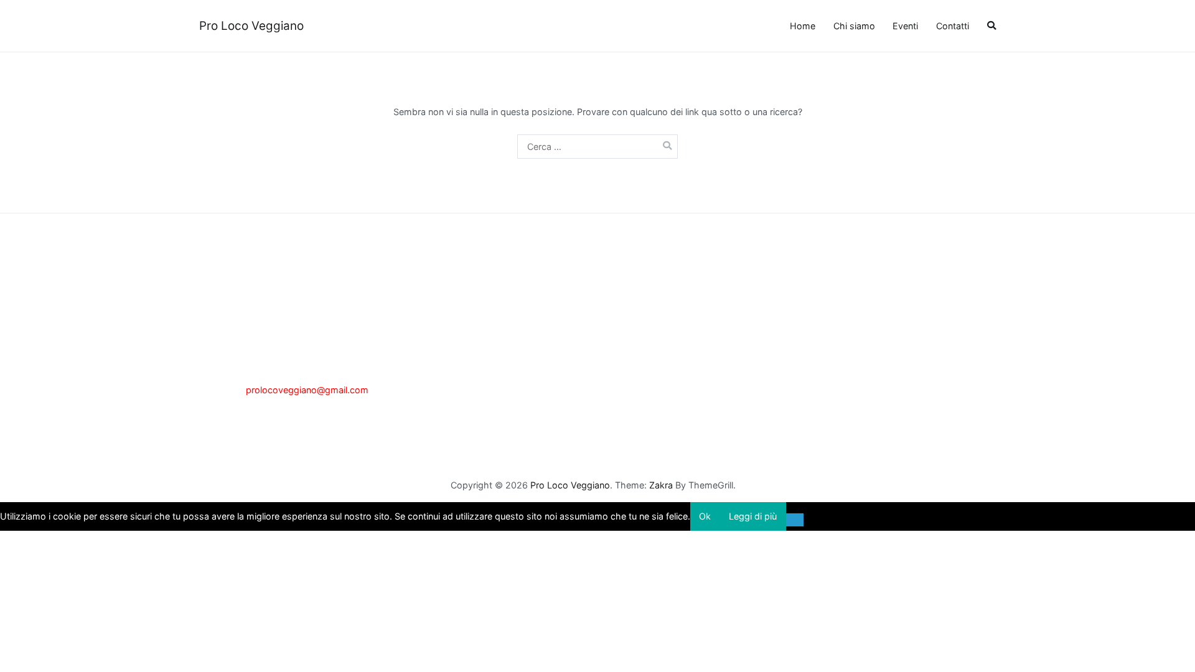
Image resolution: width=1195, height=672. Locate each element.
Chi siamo (854, 26)
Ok (705, 516)
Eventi (905, 26)
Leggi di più (753, 516)
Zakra (661, 485)
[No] (795, 519)
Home (802, 26)
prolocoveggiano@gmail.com (307, 390)
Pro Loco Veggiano (251, 26)
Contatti (952, 26)
